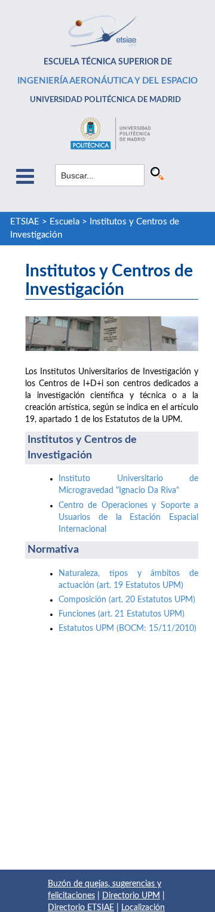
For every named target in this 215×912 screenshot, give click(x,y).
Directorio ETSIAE (81, 908)
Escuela (64, 221)
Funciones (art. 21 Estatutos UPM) (122, 614)
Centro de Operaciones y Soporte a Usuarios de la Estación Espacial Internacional (128, 517)
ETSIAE (24, 221)
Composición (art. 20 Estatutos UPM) (127, 600)
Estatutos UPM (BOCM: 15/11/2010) (127, 628)
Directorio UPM (131, 896)
